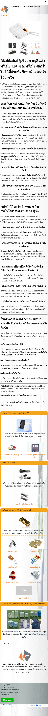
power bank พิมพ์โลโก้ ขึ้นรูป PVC (13, 455)
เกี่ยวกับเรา (6, 643)
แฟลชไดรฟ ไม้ (35, 551)
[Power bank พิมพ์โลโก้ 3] (12, 45)
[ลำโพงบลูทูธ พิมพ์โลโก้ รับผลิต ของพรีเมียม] (12, 52)
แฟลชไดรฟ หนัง (12, 567)
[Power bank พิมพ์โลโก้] (24, 30)
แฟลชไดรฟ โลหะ (12, 551)
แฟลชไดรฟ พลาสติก (35, 567)
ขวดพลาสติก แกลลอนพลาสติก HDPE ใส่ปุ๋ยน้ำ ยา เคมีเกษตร (24, 604)
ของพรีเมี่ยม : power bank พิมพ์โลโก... (35, 456)
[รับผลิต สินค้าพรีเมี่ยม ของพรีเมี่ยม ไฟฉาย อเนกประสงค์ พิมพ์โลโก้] (24, 52)
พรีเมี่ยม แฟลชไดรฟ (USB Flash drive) (17, 510)
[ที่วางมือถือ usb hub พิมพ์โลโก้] (36, 52)
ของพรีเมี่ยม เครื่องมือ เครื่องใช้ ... (24, 504)
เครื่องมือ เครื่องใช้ (9, 463)
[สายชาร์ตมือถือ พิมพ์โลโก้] (35, 45)
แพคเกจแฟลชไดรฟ (24, 598)
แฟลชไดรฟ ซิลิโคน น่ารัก (12, 582)
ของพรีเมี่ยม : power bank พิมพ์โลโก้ (16, 413)
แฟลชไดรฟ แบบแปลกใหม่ (35, 582)
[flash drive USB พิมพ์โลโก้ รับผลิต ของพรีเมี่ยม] (24, 45)
